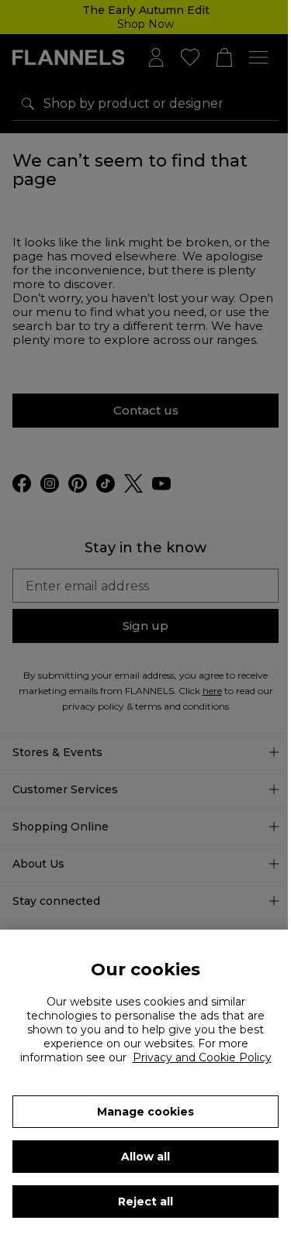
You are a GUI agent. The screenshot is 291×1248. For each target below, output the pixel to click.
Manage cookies (145, 1112)
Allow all (145, 1157)
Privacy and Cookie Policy (202, 1057)
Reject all (145, 1201)
